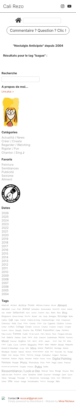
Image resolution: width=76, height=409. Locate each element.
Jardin (40, 341)
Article (69, 309)
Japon (34, 341)
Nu (65, 352)
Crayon (60, 327)
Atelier (8, 312)
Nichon (28, 352)
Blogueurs (6, 316)
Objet (4, 355)
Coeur (4, 327)
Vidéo (4, 381)
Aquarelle (56, 309)
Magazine (32, 345)
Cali (11, 320)
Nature (21, 352)
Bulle (71, 316)
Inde (29, 341)
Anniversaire (46, 309)
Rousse (66, 371)
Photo (23, 363)
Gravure (42, 337)
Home (61, 337)
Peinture (8, 164)
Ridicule (45, 371)
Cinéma (60, 323)
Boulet (34, 316)
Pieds (48, 362)
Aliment (7, 179)
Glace (30, 337)
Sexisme (7, 175)
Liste (9, 345)
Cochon (68, 323)
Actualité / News (13, 137)
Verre (53, 378)
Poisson (67, 362)
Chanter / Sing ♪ (13, 152)
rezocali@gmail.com (31, 398)
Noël (47, 352)
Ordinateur (46, 355)
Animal (26, 309)
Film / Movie (46, 334)
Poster (31, 305)
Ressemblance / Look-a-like (21, 371)
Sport (64, 374)
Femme (17, 334)
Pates (49, 358)
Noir (51, 351)
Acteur (14, 305)
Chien (25, 323)
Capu (16, 320)
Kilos (69, 341)
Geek (24, 337)
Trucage (21, 378)
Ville (10, 381)
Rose (51, 371)
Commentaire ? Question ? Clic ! (38, 30)
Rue (72, 371)
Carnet (23, 320)
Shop (45, 316)
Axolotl (33, 312)
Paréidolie (6, 358)
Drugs (22, 348)
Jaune (47, 341)
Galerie (10, 337)
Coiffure (11, 327)
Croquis (68, 327)
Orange (38, 355)
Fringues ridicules (65, 334)
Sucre (70, 374)
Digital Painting (62, 358)
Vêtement (66, 378)
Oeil (9, 355)
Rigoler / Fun (10, 148)
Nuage (70, 352)
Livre (15, 345)
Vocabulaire (33, 381)
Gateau (17, 337)
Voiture (43, 381)
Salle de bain (7, 374)
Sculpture (17, 374)
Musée (65, 348)
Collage (20, 327)
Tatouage (12, 378)
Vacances (34, 378)
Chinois (32, 323)
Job (40, 316)
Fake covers (6, 334)
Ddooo (11, 330)
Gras (36, 337)
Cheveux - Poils (9, 323)
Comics (41, 312)
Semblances (10, 168)
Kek (60, 341)
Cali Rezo (13, 6)
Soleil (39, 374)
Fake (58, 330)
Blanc (53, 312)
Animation (35, 309)
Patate (42, 358)
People (15, 362)
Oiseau (16, 355)
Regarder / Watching (16, 145)
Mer (27, 348)
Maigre (40, 344)
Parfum (14, 358)
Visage (23, 381)
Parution (28, 358)
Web (58, 381)
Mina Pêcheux (66, 401)
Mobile (40, 348)
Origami (55, 355)
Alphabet (6, 309)
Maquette (69, 344)
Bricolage (62, 316)
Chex (20, 323)
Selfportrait (18, 313)
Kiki (64, 341)
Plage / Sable (57, 362)
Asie (3, 312)
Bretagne (52, 316)
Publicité (8, 172)
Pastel (35, 358)
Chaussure (65, 320)
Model (61, 345)
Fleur (54, 334)
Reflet (45, 367)
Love (13, 309)
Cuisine (4, 330)
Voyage (50, 381)
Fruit (3, 337)
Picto (42, 362)
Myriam (14, 352)
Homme (69, 337)
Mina (33, 348)
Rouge (58, 371)
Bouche (27, 316)
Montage (57, 348)
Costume (36, 327)
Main (47, 344)
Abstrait (5, 305)
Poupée (23, 367)
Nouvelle (58, 352)
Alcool (53, 305)
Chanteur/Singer (47, 320)
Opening (30, 355)
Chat (58, 320)
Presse (30, 367)
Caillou (4, 320)
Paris (21, 359)
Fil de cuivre (34, 334)
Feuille (25, 334)
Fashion (49, 348)
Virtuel (16, 381)
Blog (64, 313)
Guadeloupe (52, 337)
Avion (28, 312)
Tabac (4, 378)
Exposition (48, 330)
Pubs (38, 366)
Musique (5, 352)
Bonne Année (17, 316)
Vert (58, 378)
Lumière (23, 344)
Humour (13, 341)
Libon (4, 344)
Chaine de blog (33, 320)
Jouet (55, 341)
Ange (19, 309)
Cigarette (51, 323)
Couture (52, 327)
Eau (32, 330)
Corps (28, 327)
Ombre (22, 355)
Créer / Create (12, 141)
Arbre (63, 309)
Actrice (22, 305)
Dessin (18, 330)
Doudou (26, 330)
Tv (27, 378)
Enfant (38, 330)
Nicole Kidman (38, 351)
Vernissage (44, 378)
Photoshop (34, 362)
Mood (5, 341)
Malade (53, 344)
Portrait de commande (10, 366)
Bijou (47, 312)
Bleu (59, 312)
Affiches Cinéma (42, 305)
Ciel (44, 323)
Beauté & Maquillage (10, 348)
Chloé (39, 323)
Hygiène (22, 341)
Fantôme (65, 330)
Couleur (45, 327)
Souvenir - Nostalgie (52, 374)
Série (25, 374)
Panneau (63, 355)
